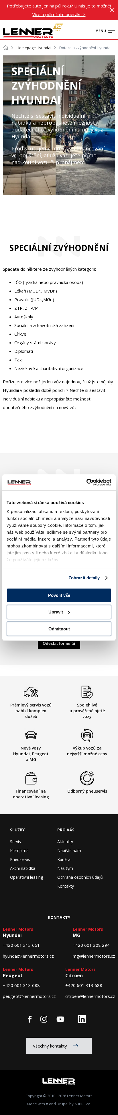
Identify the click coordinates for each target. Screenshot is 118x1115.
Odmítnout (59, 628)
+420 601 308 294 (91, 945)
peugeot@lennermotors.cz (29, 996)
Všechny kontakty (50, 1046)
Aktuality (65, 841)
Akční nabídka (22, 868)
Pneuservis (20, 859)
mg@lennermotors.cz (94, 956)
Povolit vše (59, 595)
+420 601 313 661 (21, 945)
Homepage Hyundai (34, 47)
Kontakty (65, 886)
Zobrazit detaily (84, 577)
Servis (15, 841)
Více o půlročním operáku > (58, 14)
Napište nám (69, 850)
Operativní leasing (26, 877)
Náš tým (65, 868)
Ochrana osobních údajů (80, 877)
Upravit (55, 611)
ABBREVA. (82, 1103)
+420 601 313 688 (21, 985)
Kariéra (63, 859)
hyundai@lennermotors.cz (28, 956)
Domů (6, 48)
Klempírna (19, 850)
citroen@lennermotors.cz (90, 996)
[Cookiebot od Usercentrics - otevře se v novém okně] (86, 482)
